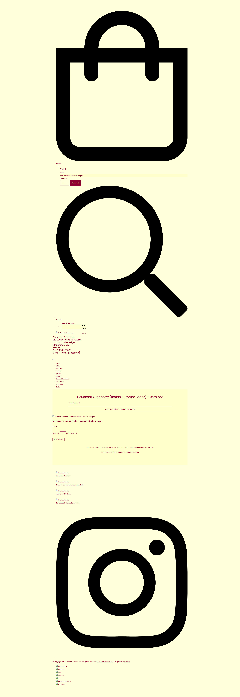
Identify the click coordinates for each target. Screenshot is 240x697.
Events (58, 374)
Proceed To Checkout (127, 409)
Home (58, 363)
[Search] (84, 327)
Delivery (58, 376)
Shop (58, 366)
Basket (64, 183)
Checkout (75, 183)
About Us (59, 371)
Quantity (55, 433)
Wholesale (59, 384)
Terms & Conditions (62, 379)
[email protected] (70, 352)
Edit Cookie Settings (105, 662)
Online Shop (73, 403)
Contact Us (60, 381)
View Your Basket (111, 409)
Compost (59, 368)
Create (127, 662)
